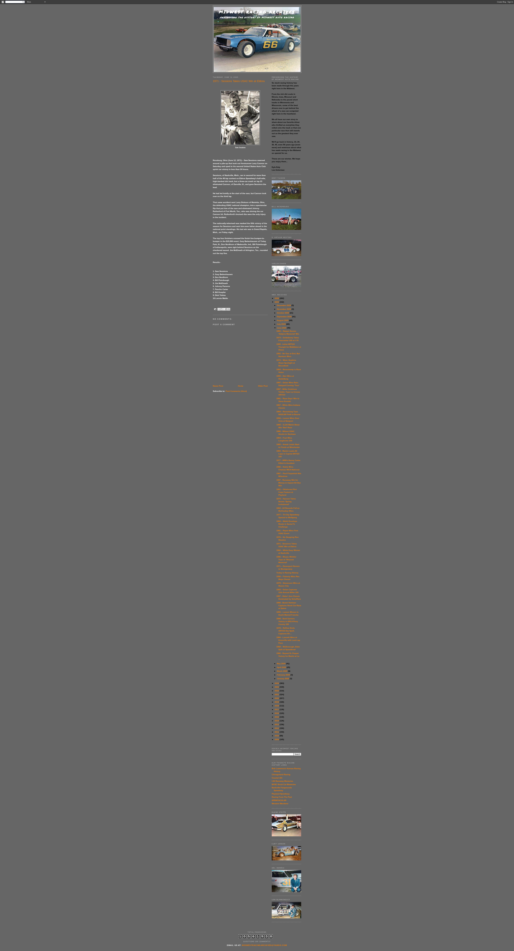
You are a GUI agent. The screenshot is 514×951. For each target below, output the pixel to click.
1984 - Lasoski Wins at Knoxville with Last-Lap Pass (288, 640)
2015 (277, 717)
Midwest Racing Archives (257, 12)
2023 (277, 687)
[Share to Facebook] (226, 309)
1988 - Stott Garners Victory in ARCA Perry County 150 (287, 621)
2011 (277, 732)
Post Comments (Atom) (236, 391)
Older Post (263, 386)
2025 (277, 302)
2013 (277, 724)
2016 (277, 713)
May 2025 (281, 664)
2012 (277, 728)
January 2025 (283, 678)
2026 (277, 298)
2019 (277, 702)
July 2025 (281, 324)
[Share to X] (223, 309)
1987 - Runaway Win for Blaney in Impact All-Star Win (288, 483)
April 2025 (282, 667)
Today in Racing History (287, 573)
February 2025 (283, 675)
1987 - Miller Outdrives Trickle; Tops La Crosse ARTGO (288, 392)
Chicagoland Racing (281, 774)
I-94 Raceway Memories (282, 781)
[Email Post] (215, 309)
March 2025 (282, 671)
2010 (277, 736)
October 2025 (283, 313)
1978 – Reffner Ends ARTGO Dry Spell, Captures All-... (285, 631)
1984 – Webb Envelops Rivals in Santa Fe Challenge (286, 524)
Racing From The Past (282, 797)
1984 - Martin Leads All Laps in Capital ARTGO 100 (287, 454)
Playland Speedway (281, 794)
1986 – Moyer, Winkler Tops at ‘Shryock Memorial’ (286, 559)
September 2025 (284, 317)
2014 (277, 721)
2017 (277, 709)
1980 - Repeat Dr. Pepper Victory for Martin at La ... (287, 656)
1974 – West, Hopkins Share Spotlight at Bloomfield (286, 363)
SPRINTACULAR (279, 800)
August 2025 (283, 320)
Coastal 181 (277, 778)
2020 (277, 698)
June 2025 (282, 328)
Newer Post (218, 386)
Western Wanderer (280, 803)
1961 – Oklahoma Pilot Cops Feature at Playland (286, 492)
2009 (277, 739)
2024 (277, 683)
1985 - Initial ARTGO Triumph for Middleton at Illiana (288, 347)
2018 (277, 706)
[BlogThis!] (221, 309)
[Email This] (218, 309)
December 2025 (284, 305)
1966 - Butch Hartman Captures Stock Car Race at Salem (288, 605)
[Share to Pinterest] (229, 309)
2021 (277, 694)
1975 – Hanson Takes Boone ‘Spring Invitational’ (286, 501)
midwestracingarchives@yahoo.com (264, 945)
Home (240, 386)
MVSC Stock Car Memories (284, 784)
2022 (277, 691)
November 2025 (284, 309)
